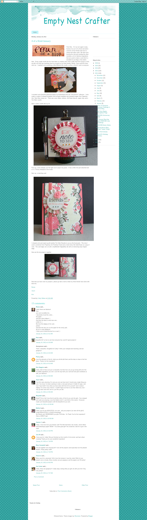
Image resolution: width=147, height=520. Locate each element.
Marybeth (39, 395)
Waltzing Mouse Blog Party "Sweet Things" (103, 128)
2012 (96, 73)
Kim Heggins (40, 367)
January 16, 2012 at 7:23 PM (44, 452)
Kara (37, 337)
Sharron (38, 455)
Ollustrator (77, 516)
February (99, 101)
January (99, 103)
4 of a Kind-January (102, 131)
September (100, 83)
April (98, 96)
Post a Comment (39, 477)
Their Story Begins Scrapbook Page (101, 112)
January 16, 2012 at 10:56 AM (44, 418)
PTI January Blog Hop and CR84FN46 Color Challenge (103, 121)
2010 (96, 142)
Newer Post (36, 485)
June (98, 90)
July (98, 88)
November (100, 78)
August (99, 85)
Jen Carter (39, 466)
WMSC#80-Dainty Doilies (103, 125)
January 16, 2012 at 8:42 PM (44, 462)
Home (35, 32)
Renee (33, 287)
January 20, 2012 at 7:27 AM (44, 473)
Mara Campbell (40, 445)
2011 (96, 139)
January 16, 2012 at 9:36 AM (44, 392)
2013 (96, 70)
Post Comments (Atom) (64, 491)
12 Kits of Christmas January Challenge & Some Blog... (103, 107)
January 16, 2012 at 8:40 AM (44, 376)
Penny (38, 357)
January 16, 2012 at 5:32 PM (44, 431)
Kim (33, 294)
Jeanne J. (39, 422)
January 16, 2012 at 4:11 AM (44, 334)
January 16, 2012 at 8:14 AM (44, 363)
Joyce (33, 291)
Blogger (90, 516)
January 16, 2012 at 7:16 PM (44, 441)
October (99, 80)
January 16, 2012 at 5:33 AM (44, 342)
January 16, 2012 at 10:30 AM (44, 404)
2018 (96, 63)
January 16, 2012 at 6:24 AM (44, 353)
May (98, 93)
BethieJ (38, 408)
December (100, 75)
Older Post (85, 485)
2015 (96, 65)
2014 (96, 68)
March (99, 98)
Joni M (38, 434)
